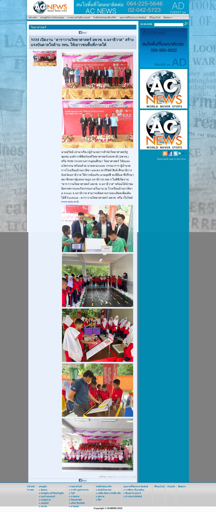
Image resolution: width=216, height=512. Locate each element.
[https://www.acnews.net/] (131, 7)
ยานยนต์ (75, 506)
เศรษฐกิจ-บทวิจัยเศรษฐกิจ (52, 493)
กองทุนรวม (46, 500)
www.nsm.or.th (70, 201)
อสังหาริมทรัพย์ (78, 503)
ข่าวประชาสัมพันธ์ (133, 496)
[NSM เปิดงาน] (45, 58)
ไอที (73, 493)
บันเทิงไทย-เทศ (104, 490)
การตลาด (75, 496)
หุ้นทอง (44, 490)
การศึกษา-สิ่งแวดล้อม (134, 490)
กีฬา (100, 500)
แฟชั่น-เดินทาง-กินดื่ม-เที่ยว (110, 493)
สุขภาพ (101, 496)
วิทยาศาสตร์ (76, 500)
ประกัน (44, 506)
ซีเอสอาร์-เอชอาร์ (133, 493)
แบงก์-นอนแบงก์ (48, 496)
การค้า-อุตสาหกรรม (80, 490)
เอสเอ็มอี (45, 503)
